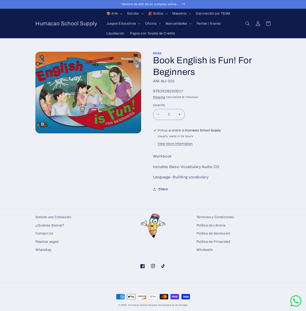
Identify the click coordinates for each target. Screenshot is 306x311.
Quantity (159, 105)
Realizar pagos (47, 241)
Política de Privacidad (213, 241)
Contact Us (44, 233)
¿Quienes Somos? (49, 225)
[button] (113, 14)
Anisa (157, 53)
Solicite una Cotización (53, 217)
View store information (175, 143)
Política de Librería (211, 225)
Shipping (159, 97)
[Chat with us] (296, 305)
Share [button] (163, 189)
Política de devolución (213, 233)
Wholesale (204, 249)
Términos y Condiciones (215, 217)
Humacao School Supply (142, 305)
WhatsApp (43, 249)
